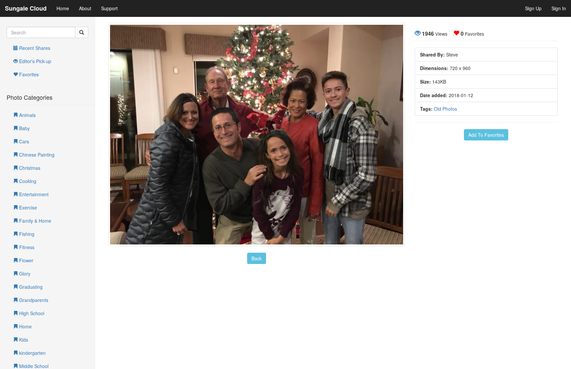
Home (63, 8)
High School (31, 313)
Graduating (30, 286)
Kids (23, 339)
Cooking (27, 181)
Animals (27, 115)
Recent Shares (34, 48)
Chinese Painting (36, 154)
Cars (23, 141)
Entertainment (33, 194)
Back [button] (256, 258)
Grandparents (33, 300)
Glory (24, 273)
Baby (24, 128)
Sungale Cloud (26, 8)
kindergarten (32, 353)
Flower (25, 260)
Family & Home (34, 220)
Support (109, 8)
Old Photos (445, 108)
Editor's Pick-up (34, 61)
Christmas (29, 168)
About (85, 8)
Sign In (559, 8)
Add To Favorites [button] (486, 134)
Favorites (28, 74)
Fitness (26, 247)
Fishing (26, 234)
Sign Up (533, 8)
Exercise (27, 207)
